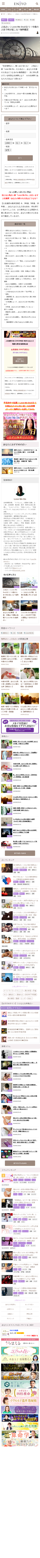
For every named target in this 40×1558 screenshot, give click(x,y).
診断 (31, 1281)
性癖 (15, 1283)
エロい (23, 1221)
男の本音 (28, 990)
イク (25, 1194)
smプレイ (12, 1248)
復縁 (30, 9)
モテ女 (15, 1259)
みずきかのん (27, 958)
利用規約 (7, 393)
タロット (22, 905)
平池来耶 (27, 943)
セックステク (31, 1182)
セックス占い (23, 917)
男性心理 (36, 9)
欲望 (29, 869)
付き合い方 (16, 1295)
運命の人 (20, 994)
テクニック (19, 990)
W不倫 (22, 1271)
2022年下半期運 (30, 994)
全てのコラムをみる (20, 1163)
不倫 (34, 990)
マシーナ (20, 907)
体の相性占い (23, 869)
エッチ (23, 998)
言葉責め (12, 1209)
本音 (27, 905)
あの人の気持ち (10, 1304)
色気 (30, 1219)
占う (20, 158)
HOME (3, 9)
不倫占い (29, 1318)
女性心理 (28, 1271)
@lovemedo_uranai (19, 570)
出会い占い (22, 941)
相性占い (22, 881)
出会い (21, 943)
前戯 (29, 1194)
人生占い (11, 19)
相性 (19, 872)
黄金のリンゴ (17, 568)
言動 (20, 1259)
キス (5, 994)
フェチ (35, 1281)
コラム (9, 9)
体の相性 (11, 998)
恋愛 (20, 9)
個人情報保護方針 (21, 179)
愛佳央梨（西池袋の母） (24, 884)
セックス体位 (23, 1182)
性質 (26, 1293)
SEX (25, 9)
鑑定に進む (20, 360)
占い (15, 9)
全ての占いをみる (20, 853)
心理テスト (21, 1281)
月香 (29, 931)
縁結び (32, 943)
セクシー (35, 1219)
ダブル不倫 (16, 1271)
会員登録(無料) (10, 370)
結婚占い (10, 1314)
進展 (15, 969)
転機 (33, 19)
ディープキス (17, 1233)
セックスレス (5, 1184)
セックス (16, 981)
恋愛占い (16, 979)
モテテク (35, 1257)
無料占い (4, 19)
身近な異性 (5, 946)
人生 (27, 19)
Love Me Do (6, 23)
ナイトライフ (8, 990)
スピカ (19, 896)
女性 (15, 1221)
